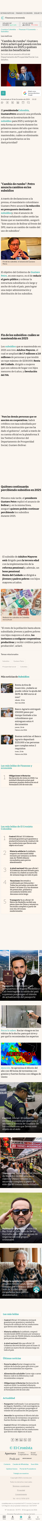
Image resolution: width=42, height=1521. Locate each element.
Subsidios (5, 31)
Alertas (29, 1519)
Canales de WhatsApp (21, 1464)
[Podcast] (15, 1459)
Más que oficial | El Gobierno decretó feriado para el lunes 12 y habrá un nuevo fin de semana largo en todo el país (24, 871)
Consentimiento (21, 1494)
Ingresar (38, 1519)
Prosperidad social (9, 667)
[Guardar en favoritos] (3, 93)
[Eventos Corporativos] (23, 1454)
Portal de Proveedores (28, 1469)
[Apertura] (10, 1453)
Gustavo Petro (19, 661)
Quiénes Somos (11, 1469)
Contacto (7, 1464)
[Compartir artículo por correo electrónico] (23, 102)
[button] (36, 1289)
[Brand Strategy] (34, 1454)
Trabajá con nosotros (21, 1473)
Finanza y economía (24, 13)
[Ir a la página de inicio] (2, 18)
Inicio (21, 1519)
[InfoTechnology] (27, 1459)
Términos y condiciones (21, 1486)
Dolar (12, 1519)
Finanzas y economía (27, 29)
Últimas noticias (7, 13)
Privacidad (21, 1490)
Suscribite (34, 1464)
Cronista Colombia (8, 29)
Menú (4, 1519)
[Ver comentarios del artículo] (28, 102)
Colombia (23, 667)
